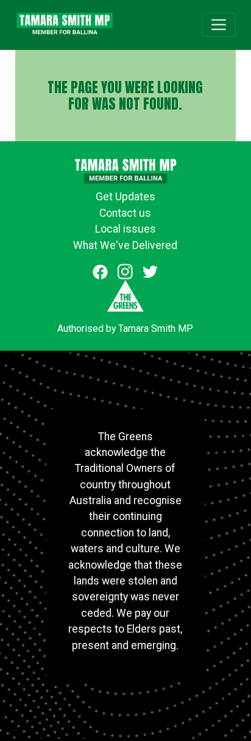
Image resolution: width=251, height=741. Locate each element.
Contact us (125, 213)
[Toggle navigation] (218, 25)
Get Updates (125, 197)
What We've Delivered (125, 245)
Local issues (125, 229)
